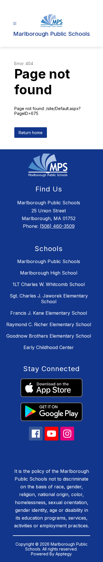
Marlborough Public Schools (48, 261)
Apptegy (64, 553)
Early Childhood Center (48, 347)
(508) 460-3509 (57, 226)
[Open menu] (14, 23)
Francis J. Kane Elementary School (48, 313)
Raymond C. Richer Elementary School (48, 324)
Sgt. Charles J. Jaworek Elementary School (49, 298)
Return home (31, 132)
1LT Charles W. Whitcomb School (49, 284)
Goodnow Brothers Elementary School (48, 336)
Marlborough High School (48, 273)
